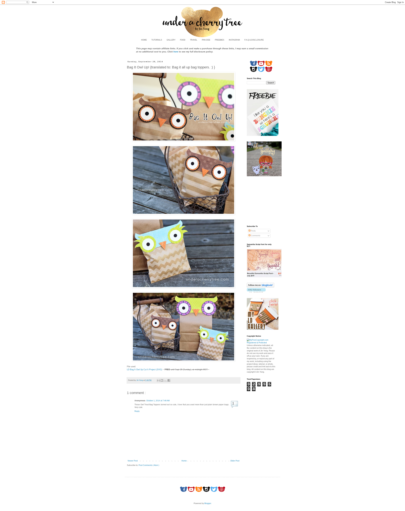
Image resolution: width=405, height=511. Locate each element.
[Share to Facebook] (168, 380)
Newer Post (133, 461)
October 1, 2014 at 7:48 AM (158, 401)
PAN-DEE (206, 40)
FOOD (182, 40)
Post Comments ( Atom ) (149, 465)
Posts (253, 231)
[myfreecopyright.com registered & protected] (261, 343)
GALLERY (171, 40)
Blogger (207, 503)
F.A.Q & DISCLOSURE (254, 40)
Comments (255, 236)
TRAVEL (193, 40)
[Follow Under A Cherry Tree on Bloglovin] (260, 287)
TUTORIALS (156, 40)
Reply (137, 411)
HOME (144, 40)
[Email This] (158, 380)
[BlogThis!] (161, 380)
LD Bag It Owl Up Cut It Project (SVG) (144, 369)
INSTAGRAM (234, 40)
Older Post (234, 461)
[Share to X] (165, 380)
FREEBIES (219, 40)
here (175, 51)
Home (184, 461)
